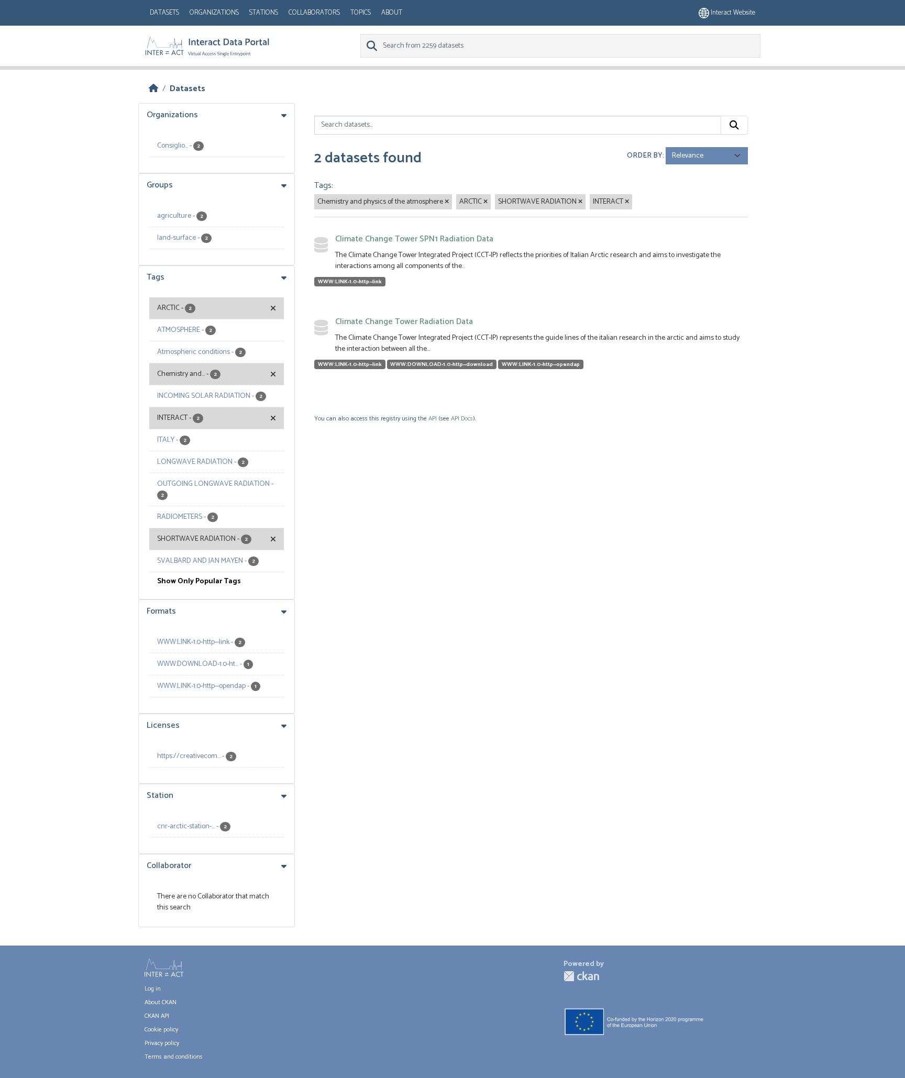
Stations (263, 12)
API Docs (462, 419)
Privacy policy (162, 1043)
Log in (153, 989)
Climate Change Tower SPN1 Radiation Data (414, 239)
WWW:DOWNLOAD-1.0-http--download (441, 364)
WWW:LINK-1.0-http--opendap (541, 364)
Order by (645, 156)
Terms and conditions (174, 1057)
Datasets (164, 12)
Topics (360, 12)
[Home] (153, 89)
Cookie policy (161, 1030)
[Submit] (734, 125)
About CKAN (160, 1002)
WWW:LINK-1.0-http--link (350, 281)
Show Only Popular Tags (199, 581)
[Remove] (447, 202)
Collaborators (314, 12)
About (391, 12)
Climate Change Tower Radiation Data (404, 322)
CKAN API (157, 1016)
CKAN (581, 976)
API (432, 419)
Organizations (214, 12)
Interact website (732, 12)
